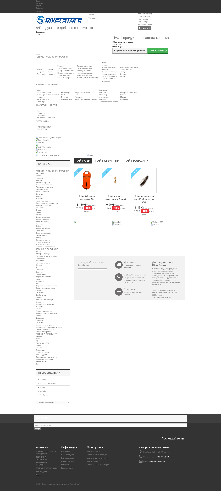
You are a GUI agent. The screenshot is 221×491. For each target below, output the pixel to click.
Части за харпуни (64, 78)
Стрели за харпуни (84, 66)
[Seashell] (116, 222)
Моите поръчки (93, 451)
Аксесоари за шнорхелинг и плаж (49, 327)
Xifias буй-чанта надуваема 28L (87, 197)
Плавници (41, 74)
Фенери (123, 74)
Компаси (102, 99)
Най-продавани (136, 160)
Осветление (40, 350)
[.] (37, 145)
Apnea (42, 387)
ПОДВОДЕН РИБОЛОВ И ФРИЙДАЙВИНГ (52, 171)
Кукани (122, 76)
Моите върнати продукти (97, 455)
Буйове (104, 65)
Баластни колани (108, 79)
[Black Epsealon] (42, 140)
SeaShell (39, 336)
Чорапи (50, 72)
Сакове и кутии (125, 70)
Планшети (105, 70)
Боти (76, 95)
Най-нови (82, 160)
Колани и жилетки (108, 74)
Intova (38, 339)
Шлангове (124, 99)
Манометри (103, 95)
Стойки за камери (42, 352)
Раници (122, 72)
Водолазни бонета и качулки (86, 99)
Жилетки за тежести (109, 76)
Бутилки (64, 97)
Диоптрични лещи (44, 92)
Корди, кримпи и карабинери (88, 78)
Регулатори (65, 92)
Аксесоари (106, 81)
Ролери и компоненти (65, 71)
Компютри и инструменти (129, 67)
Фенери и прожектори (128, 92)
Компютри (103, 90)
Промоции (65, 451)
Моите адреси (92, 461)
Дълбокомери (104, 97)
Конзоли (102, 92)
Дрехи (38, 364)
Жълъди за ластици (84, 73)
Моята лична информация (98, 465)
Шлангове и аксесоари (44, 300)
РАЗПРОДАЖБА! (42, 355)
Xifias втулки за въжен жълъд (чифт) (115, 197)
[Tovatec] (155, 224)
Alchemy (43, 380)
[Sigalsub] (40, 142)
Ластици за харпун (84, 71)
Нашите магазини (68, 461)
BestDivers (44, 395)
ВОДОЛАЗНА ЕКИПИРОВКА (47, 249)
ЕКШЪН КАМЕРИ (42, 343)
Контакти (39, 11)
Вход (38, 1)
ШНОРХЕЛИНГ (41, 362)
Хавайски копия (63, 75)
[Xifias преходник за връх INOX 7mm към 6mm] (144, 180)
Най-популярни (107, 160)
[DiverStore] (59, 19)
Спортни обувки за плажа (45, 329)
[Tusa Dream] (41, 152)
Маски (39, 70)
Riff (37, 341)
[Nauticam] (116, 224)
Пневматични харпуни (65, 73)
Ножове (104, 63)
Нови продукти (67, 455)
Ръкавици (51, 74)
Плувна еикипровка (43, 332)
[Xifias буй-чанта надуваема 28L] (86, 180)
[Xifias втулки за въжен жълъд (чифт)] (115, 180)
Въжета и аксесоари (109, 72)
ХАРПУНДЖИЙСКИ (44, 127)
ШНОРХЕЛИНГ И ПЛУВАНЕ (46, 313)
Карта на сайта (67, 468)
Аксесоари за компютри (108, 102)
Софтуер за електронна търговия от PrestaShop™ (61, 484)
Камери (38, 346)
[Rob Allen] (40, 149)
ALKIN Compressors (48, 383)
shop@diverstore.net (163, 297)
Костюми (50, 70)
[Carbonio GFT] (157, 222)
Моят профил (95, 447)
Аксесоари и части (44, 99)
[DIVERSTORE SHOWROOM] (47, 155)
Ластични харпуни (64, 68)
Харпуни (60, 66)
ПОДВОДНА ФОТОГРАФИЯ (46, 334)
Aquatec (43, 391)
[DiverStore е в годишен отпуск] (48, 138)
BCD (63, 95)
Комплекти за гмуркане (46, 118)
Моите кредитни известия (97, 458)
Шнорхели (41, 72)
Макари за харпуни (84, 75)
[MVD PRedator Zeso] (44, 147)
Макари (123, 97)
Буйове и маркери (108, 67)
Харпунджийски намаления (46, 357)
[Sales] (90, 155)
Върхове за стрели (84, 68)
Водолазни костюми (82, 92)
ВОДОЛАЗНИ (42, 129)
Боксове (39, 348)
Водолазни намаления (44, 359)
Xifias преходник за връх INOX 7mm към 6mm (144, 199)
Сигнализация (66, 99)
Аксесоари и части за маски (48, 95)
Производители (49, 372)
